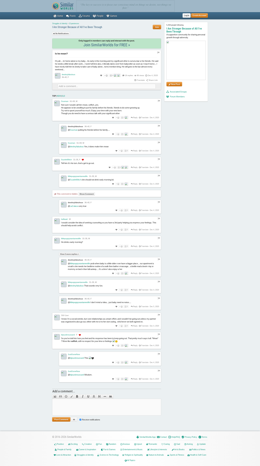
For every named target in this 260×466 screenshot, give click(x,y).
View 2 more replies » (69, 254)
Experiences (74, 23)
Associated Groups (178, 92)
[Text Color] (71, 396)
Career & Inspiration (87, 449)
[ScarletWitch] (57, 161)
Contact (163, 437)
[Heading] (99, 396)
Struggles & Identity (59, 23)
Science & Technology (109, 455)
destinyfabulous (68, 74)
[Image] (55, 396)
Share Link (153, 80)
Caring (166, 444)
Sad (178, 444)
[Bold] (77, 396)
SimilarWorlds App (147, 437)
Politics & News (198, 449)
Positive (60, 444)
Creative (88, 444)
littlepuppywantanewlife (78, 176)
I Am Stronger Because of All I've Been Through (77, 27)
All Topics (131, 460)
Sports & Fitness (176, 455)
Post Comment (61, 419)
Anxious (126, 444)
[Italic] (82, 396)
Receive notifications (91, 419)
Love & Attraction (63, 455)
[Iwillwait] (57, 221)
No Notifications (62, 33)
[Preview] (74, 419)
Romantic (152, 444)
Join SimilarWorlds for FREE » (106, 44)
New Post (175, 84)
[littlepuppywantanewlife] (63, 178)
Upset (139, 444)
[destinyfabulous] (57, 76)
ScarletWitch (66, 159)
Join (157, 27)
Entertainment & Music (132, 449)
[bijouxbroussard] (57, 337)
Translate (140, 80)
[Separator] (105, 396)
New (59, 96)
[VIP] (83, 160)
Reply (135, 118)
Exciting (74, 444)
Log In (186, 15)
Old (63, 96)
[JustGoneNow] (63, 356)
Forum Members (177, 96)
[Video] (60, 396)
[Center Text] (94, 396)
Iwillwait (64, 219)
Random (112, 444)
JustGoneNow (74, 354)
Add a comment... (63, 391)
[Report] (159, 101)
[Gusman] (57, 103)
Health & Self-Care (198, 455)
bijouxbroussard (68, 335)
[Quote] (110, 396)
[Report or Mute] (158, 52)
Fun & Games (109, 449)
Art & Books (179, 449)
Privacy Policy (190, 437)
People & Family (64, 449)
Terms (204, 437)
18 (129, 75)
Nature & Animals (156, 455)
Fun (100, 444)
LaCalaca (74, 206)
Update (202, 444)
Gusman (64, 101)
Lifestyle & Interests (158, 449)
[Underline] (88, 396)
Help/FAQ (175, 437)
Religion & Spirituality (133, 455)
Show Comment (86, 194)
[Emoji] (66, 396)
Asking (189, 444)
